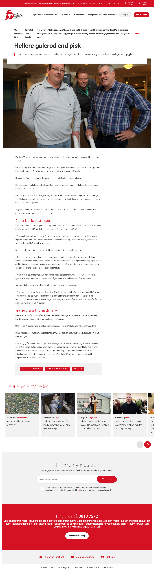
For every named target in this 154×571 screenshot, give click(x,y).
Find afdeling (109, 14)
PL (118, 3)
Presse (92, 3)
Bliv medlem (141, 14)
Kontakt (100, 3)
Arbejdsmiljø (93, 14)
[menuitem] (37, 14)
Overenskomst (51, 14)
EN (114, 3)
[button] (147, 444)
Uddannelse (78, 14)
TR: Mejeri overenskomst (58, 369)
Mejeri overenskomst (31, 369)
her (79, 490)
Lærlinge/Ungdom (45, 3)
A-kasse (66, 14)
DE (109, 3)
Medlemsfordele (31, 3)
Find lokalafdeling (77, 535)
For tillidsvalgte (82, 3)
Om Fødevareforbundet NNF (64, 3)
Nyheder (37, 14)
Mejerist (78, 369)
